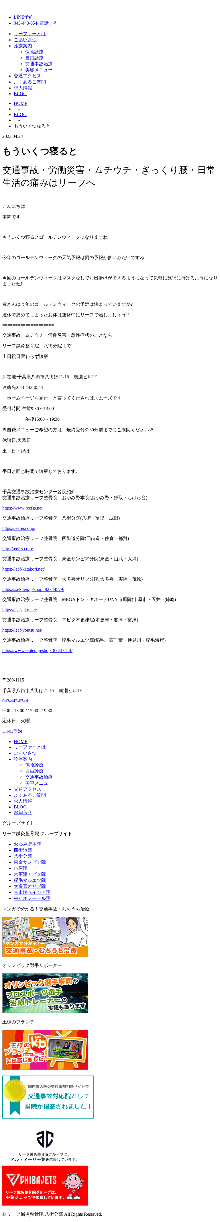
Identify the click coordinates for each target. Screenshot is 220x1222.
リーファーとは (30, 33)
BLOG (20, 93)
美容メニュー (39, 69)
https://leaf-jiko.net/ (19, 609)
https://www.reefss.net (22, 508)
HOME (21, 741)
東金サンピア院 (30, 862)
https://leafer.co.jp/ (18, 528)
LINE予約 (24, 17)
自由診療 (34, 57)
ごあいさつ (25, 39)
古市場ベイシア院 (32, 892)
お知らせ (23, 812)
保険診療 (34, 51)
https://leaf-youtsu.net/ (22, 630)
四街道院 (23, 850)
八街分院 (23, 856)
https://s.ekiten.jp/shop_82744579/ (33, 589)
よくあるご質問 (30, 81)
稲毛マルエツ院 (30, 880)
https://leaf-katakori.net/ (23, 569)
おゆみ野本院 (27, 844)
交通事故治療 (39, 63)
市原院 (21, 868)
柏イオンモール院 (32, 898)
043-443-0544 (15, 700)
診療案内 (23, 45)
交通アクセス (27, 75)
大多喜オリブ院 (30, 886)
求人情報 (23, 87)
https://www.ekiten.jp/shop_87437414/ (37, 650)
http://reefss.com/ (17, 548)
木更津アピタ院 (30, 874)
